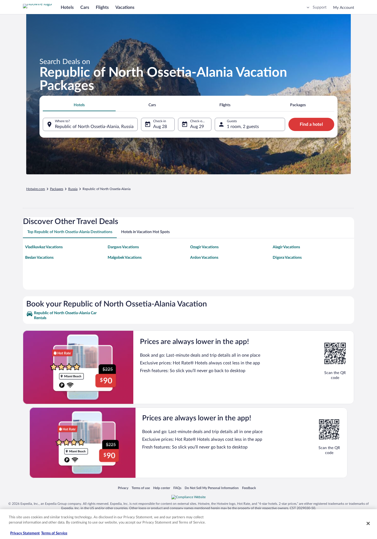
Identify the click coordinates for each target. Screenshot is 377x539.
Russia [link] (73, 189)
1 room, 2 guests (243, 126)
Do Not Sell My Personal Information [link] (212, 488)
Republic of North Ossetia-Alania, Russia (94, 126)
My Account (343, 8)
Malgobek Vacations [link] (125, 258)
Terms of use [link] (141, 488)
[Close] (368, 523)
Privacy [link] (123, 488)
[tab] (79, 105)
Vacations (124, 7)
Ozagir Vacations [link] (204, 247)
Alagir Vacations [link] (286, 247)
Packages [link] (56, 189)
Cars (84, 7)
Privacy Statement (25, 533)
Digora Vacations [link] (287, 258)
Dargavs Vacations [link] (123, 247)
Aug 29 (197, 126)
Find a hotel (311, 124)
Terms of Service (54, 533)
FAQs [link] (177, 488)
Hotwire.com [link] (35, 189)
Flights (102, 7)
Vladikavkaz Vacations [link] (44, 247)
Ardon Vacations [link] (204, 258)
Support (319, 7)
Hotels (67, 7)
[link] (66, 316)
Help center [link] (161, 488)
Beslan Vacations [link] (39, 258)
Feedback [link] (249, 488)
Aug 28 (160, 126)
